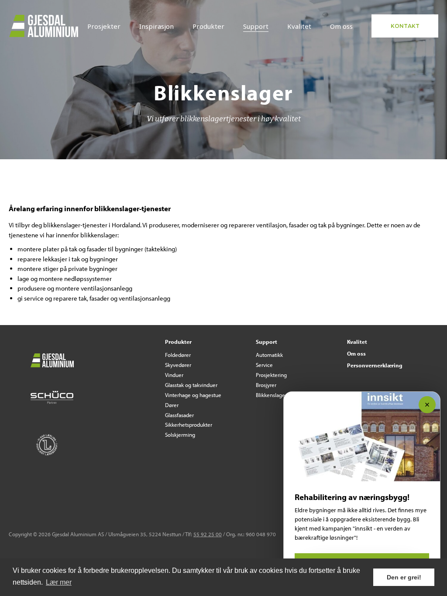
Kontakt (405, 26)
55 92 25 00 (207, 534)
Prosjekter (103, 26)
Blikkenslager (271, 394)
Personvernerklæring (374, 365)
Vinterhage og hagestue (193, 394)
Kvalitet (299, 26)
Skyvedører (178, 364)
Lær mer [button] (59, 582)
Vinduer (174, 374)
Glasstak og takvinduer (191, 384)
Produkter (208, 26)
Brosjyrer (266, 384)
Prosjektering (271, 374)
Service (264, 364)
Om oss (341, 26)
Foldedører (178, 354)
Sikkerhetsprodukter (188, 424)
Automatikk (269, 354)
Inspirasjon (156, 26)
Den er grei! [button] (404, 577)
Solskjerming (180, 434)
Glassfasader (179, 414)
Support (255, 26)
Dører (172, 404)
